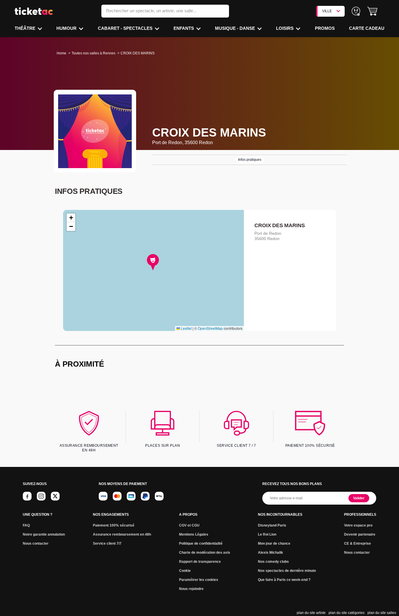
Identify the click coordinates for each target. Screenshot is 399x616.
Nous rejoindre (191, 589)
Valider (359, 498)
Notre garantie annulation (44, 534)
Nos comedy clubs (273, 562)
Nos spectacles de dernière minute (287, 571)
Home (61, 53)
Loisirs (285, 28)
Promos (325, 28)
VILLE (327, 11)
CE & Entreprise (357, 543)
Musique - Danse (235, 28)
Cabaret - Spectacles (126, 28)
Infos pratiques (249, 160)
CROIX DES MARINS (279, 225)
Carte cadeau (366, 28)
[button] (372, 11)
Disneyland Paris (272, 525)
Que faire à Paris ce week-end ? (284, 580)
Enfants (184, 28)
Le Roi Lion (267, 534)
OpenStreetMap (210, 328)
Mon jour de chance (274, 543)
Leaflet (186, 328)
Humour (67, 28)
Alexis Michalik (270, 553)
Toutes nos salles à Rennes (93, 53)
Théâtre (26, 28)
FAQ (26, 525)
